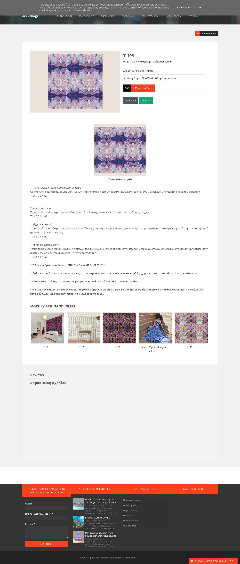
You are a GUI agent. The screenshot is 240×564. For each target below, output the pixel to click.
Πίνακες (193, 15)
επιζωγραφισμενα (134, 500)
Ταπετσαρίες (173, 15)
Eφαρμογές (108, 15)
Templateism (153, 557)
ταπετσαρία (132, 520)
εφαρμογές (131, 505)
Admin (149, 70)
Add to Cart (144, 88)
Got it (197, 7)
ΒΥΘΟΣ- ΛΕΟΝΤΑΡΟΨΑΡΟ (97, 517)
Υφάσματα (128, 15)
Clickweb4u (141, 557)
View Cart (130, 100)
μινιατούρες (132, 510)
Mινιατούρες (150, 15)
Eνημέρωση (64, 15)
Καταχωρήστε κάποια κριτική (155, 61)
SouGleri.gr (30, 15)
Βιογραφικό (86, 15)
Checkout (146, 100)
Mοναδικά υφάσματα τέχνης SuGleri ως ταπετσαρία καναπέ (100, 534)
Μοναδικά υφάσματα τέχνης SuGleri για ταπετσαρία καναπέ (100, 501)
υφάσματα (131, 525)
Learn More (184, 7)
